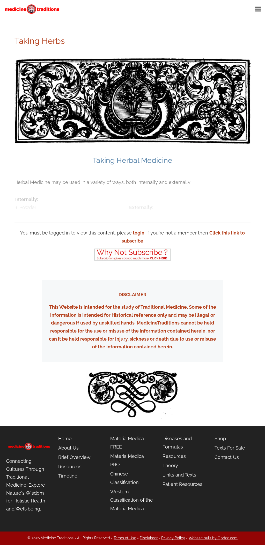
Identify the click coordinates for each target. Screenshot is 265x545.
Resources (70, 466)
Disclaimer (149, 538)
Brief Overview (74, 457)
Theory (170, 465)
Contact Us (227, 457)
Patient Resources (182, 484)
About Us (68, 448)
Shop (220, 438)
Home (65, 438)
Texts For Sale (230, 448)
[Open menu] (259, 9)
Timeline (67, 476)
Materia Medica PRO (127, 460)
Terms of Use (125, 538)
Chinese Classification (124, 478)
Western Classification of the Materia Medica (131, 500)
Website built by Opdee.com (213, 538)
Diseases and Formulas (177, 443)
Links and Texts (179, 475)
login (138, 233)
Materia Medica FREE (127, 443)
